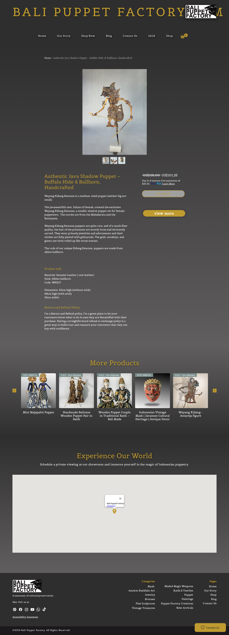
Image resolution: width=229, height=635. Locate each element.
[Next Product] (215, 390)
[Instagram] (26, 609)
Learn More (168, 183)
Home (47, 57)
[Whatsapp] (38, 609)
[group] (114, 398)
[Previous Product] (14, 390)
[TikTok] (44, 609)
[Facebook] (20, 609)
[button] (184, 35)
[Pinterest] (14, 609)
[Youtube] (32, 609)
